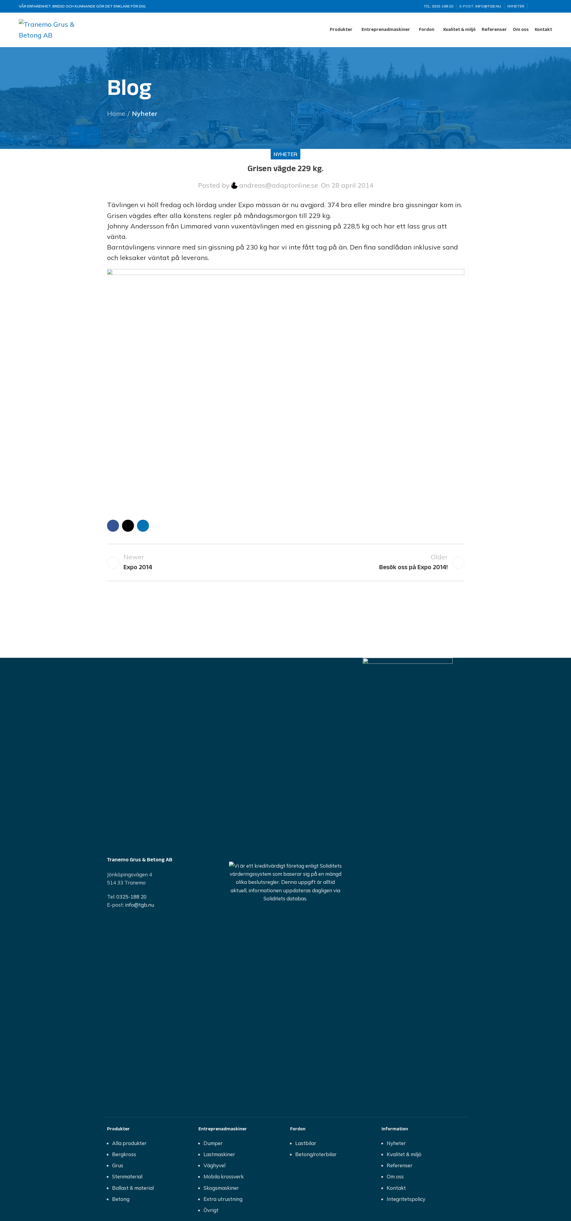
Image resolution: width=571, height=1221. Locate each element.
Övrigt (211, 1210)
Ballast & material (133, 1188)
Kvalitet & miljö (404, 1154)
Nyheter (144, 113)
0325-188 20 (131, 896)
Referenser (399, 1165)
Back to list (285, 563)
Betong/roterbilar (316, 1154)
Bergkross (124, 1154)
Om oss (395, 1176)
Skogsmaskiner (221, 1188)
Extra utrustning (223, 1199)
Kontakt (396, 1188)
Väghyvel (214, 1165)
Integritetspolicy (406, 1199)
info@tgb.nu (139, 905)
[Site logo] (56, 29)
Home (116, 113)
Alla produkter (129, 1143)
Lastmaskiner (219, 1154)
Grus (117, 1165)
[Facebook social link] (534, 6)
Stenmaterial (127, 1176)
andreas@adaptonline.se (278, 185)
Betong (120, 1199)
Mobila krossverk (224, 1176)
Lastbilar (305, 1143)
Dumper (213, 1143)
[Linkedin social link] (548, 6)
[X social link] (541, 6)
